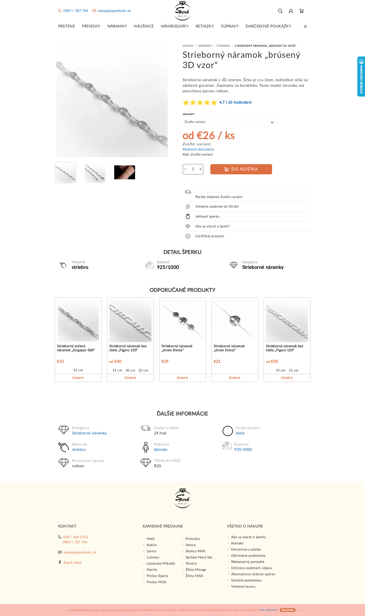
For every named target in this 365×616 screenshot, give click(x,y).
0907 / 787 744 (75, 11)
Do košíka (244, 169)
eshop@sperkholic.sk (114, 11)
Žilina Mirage (196, 569)
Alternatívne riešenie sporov (253, 574)
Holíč (151, 539)
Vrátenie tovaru (243, 586)
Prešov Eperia (157, 576)
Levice (151, 551)
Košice (152, 545)
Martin (152, 569)
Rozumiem (288, 610)
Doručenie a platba (246, 549)
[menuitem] (67, 26)
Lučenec (153, 557)
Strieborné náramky (89, 433)
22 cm (143, 370)
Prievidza (193, 539)
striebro (79, 450)
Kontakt (237, 543)
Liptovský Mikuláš (161, 563)
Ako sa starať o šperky (248, 537)
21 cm (78, 370)
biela (240, 433)
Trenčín (191, 563)
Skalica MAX (195, 551)
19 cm (117, 370)
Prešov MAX (156, 582)
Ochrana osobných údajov (251, 568)
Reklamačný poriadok (248, 562)
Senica (191, 545)
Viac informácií (269, 610)
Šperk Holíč (72, 562)
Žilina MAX (194, 576)
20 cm (130, 370)
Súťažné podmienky (246, 580)
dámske (160, 450)
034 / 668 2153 (75, 537)
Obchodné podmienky (248, 555)
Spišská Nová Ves (199, 557)
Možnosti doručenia (198, 149)
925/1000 (243, 450)
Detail (76, 377)
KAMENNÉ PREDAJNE (163, 526)
